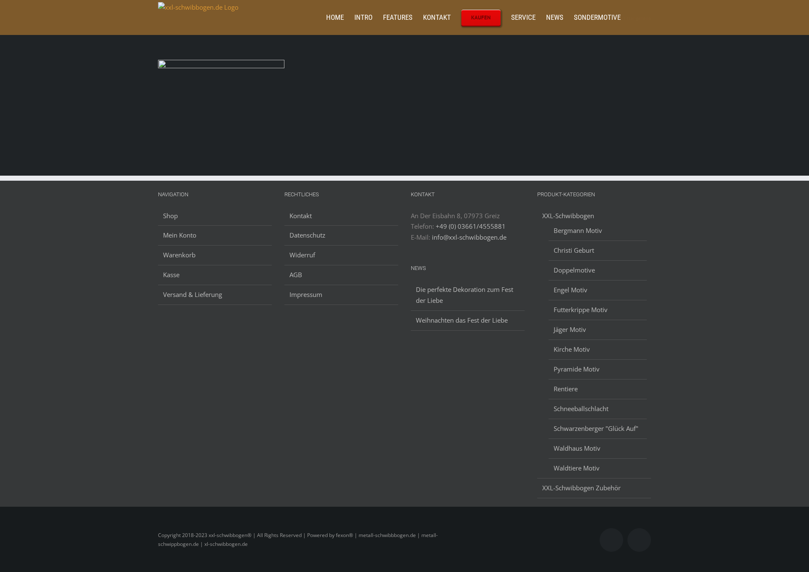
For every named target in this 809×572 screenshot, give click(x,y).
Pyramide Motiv (577, 369)
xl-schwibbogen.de (226, 544)
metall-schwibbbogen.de (387, 535)
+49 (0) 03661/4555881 (471, 226)
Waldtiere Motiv (577, 468)
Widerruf (302, 255)
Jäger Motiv (570, 329)
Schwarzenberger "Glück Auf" (596, 428)
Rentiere (566, 389)
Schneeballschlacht (581, 408)
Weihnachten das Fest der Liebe (462, 320)
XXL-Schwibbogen (568, 215)
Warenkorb (179, 255)
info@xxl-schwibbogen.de (469, 237)
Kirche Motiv (572, 349)
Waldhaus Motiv (577, 448)
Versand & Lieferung (192, 294)
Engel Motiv (570, 290)
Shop (170, 215)
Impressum (305, 294)
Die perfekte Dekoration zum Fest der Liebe (464, 295)
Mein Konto (179, 235)
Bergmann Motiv (578, 230)
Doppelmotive (574, 270)
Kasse (171, 274)
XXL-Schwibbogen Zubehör (581, 488)
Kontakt (300, 215)
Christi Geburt (574, 250)
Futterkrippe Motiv (581, 309)
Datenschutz (307, 235)
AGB (295, 274)
